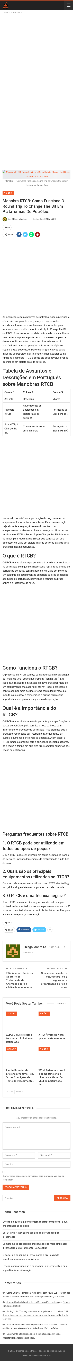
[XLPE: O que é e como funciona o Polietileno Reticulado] (20, 1021)
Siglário (8, 193)
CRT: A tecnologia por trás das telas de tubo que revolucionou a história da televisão (36, 1315)
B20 (49, 1356)
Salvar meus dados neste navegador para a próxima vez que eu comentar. (33, 1178)
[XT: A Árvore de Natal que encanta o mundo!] (53, 1021)
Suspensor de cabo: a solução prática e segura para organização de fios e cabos (54, 980)
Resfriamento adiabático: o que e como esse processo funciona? (36, 1325)
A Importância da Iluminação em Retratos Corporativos (32, 1302)
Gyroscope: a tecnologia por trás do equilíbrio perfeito (32, 1328)
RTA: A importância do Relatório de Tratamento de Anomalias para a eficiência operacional (19, 980)
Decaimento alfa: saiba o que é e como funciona (28, 1334)
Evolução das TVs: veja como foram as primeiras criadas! (33, 1312)
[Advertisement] (36, 52)
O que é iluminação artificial (51, 1297)
